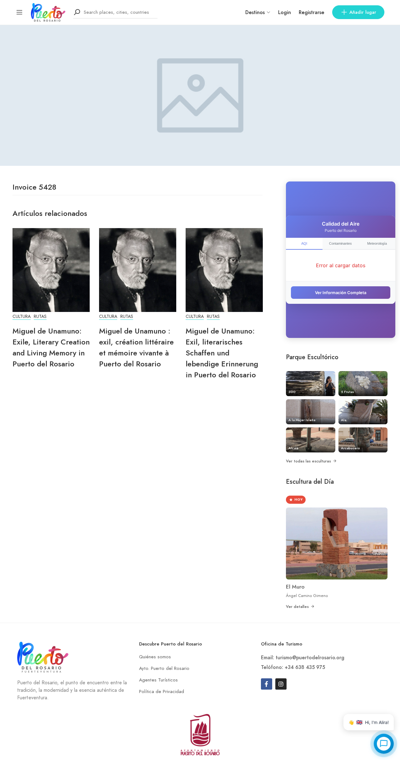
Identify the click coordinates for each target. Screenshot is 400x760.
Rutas (40, 316)
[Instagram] (281, 684)
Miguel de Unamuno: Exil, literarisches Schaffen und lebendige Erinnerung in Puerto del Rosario (222, 352)
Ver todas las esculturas (308, 461)
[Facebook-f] (266, 684)
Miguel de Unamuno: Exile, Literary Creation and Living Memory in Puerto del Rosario (51, 347)
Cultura (21, 316)
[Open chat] (384, 744)
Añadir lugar (362, 12)
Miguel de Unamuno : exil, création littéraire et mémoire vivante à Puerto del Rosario (136, 347)
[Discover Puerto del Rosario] (48, 11)
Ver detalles (297, 607)
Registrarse (311, 12)
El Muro (295, 587)
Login (284, 12)
